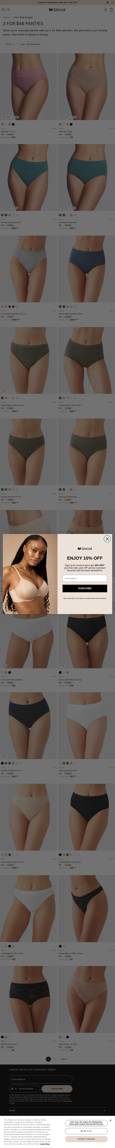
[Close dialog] (107, 538)
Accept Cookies (86, 1139)
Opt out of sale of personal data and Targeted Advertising (86, 1123)
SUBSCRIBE (85, 588)
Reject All (86, 1131)
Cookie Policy (45, 1144)
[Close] (110, 1120)
